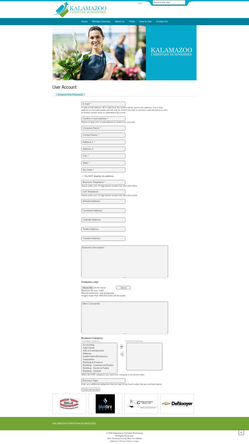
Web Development (115, 438)
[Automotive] (99, 359)
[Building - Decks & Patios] (99, 368)
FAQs (132, 21)
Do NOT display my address (99, 176)
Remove (122, 354)
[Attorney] (99, 353)
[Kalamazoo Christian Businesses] (79, 17)
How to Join (145, 21)
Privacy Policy (125, 441)
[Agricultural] (99, 348)
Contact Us (162, 21)
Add (122, 347)
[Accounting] (99, 345)
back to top (241, 432)
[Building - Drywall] (99, 371)
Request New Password (70, 94)
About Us (119, 21)
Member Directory (101, 21)
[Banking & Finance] (99, 362)
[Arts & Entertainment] (99, 350)
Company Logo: (90, 282)
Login (139, 3)
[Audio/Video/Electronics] (99, 356)
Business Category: (92, 338)
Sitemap (114, 441)
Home (84, 21)
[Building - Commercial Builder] (99, 365)
